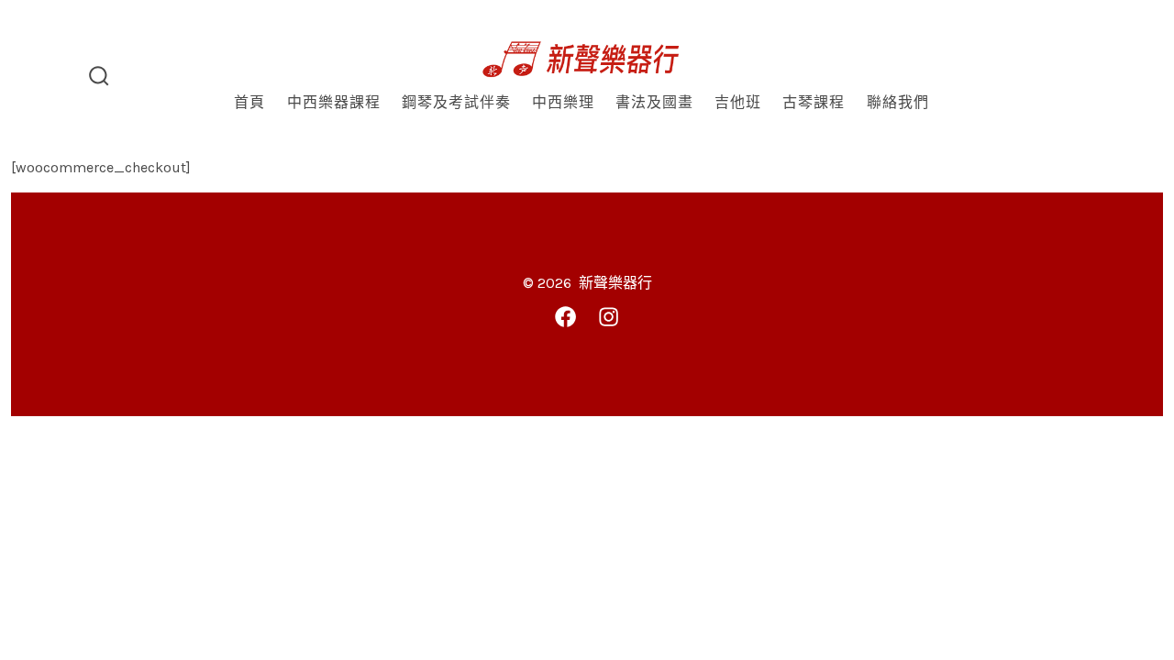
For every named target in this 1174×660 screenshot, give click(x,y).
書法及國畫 (654, 102)
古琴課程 (813, 102)
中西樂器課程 (334, 102)
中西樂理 (563, 102)
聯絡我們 (898, 102)
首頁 (249, 102)
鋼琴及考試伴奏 (456, 102)
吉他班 (737, 102)
